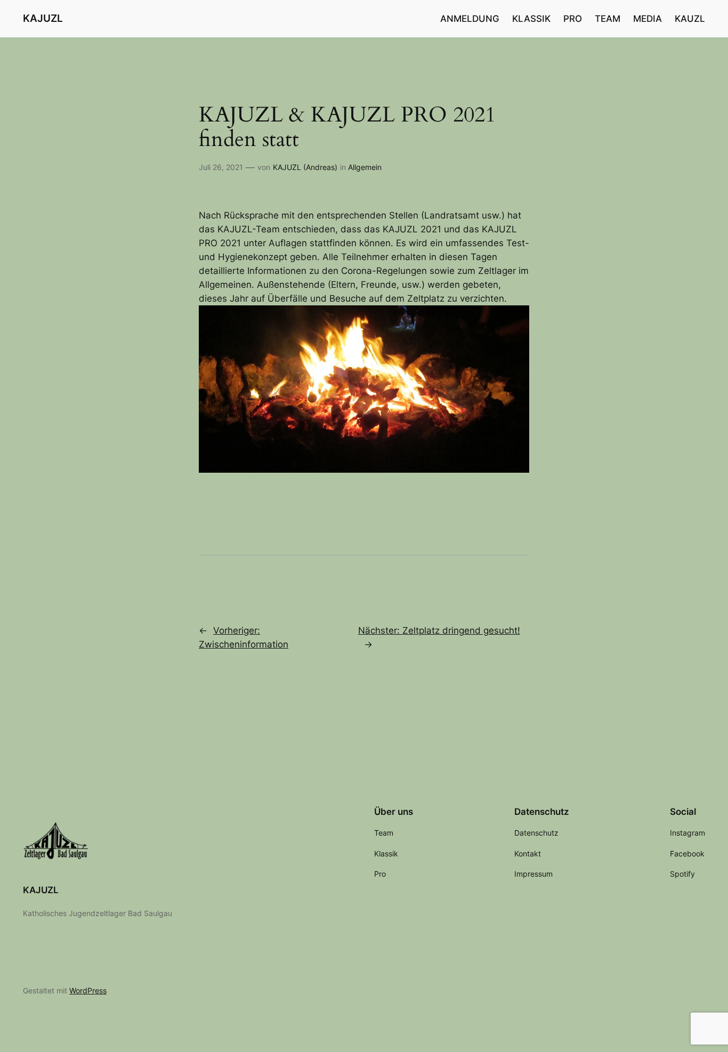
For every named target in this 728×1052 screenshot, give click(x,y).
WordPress (88, 990)
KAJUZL (43, 18)
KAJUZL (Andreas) (305, 167)
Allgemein (365, 167)
